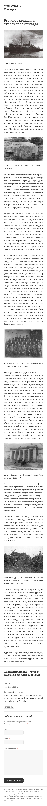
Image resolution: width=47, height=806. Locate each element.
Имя (6, 729)
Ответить (9, 707)
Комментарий (11, 748)
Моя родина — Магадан (14, 7)
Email (7, 739)
